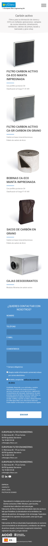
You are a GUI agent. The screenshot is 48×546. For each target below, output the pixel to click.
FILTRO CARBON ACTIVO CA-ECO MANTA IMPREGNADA (22, 75)
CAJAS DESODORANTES (22, 281)
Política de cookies (9, 492)
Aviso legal (6, 490)
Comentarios (13, 349)
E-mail (10, 337)
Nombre (10, 316)
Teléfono (11, 326)
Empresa (5, 484)
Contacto (5, 487)
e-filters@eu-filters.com (9, 443)
